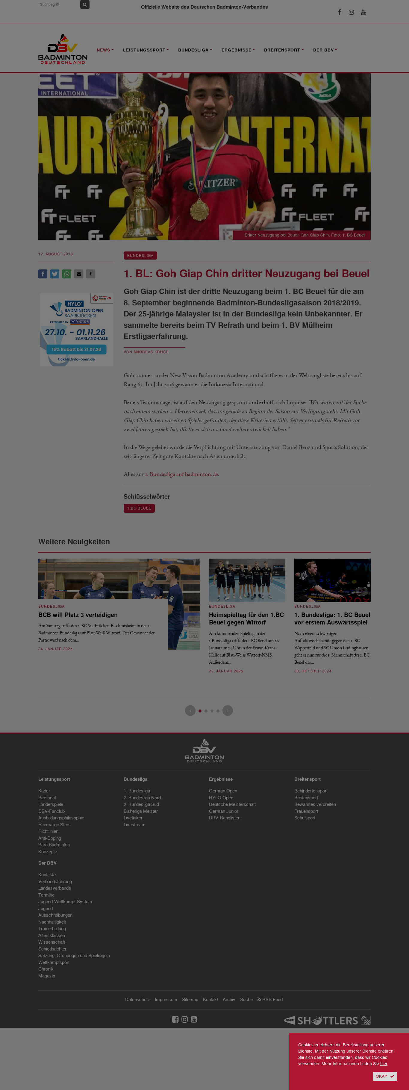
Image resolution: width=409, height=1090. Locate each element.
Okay (381, 1076)
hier (383, 1063)
